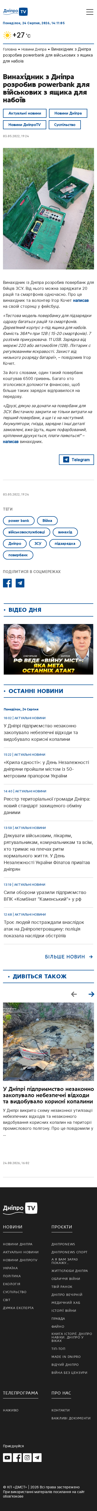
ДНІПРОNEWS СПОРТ (69, 1252)
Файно (57, 1326)
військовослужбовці (26, 532)
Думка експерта (18, 1308)
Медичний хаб (65, 1303)
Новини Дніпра (34, 49)
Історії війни (63, 1311)
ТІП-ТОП (58, 1349)
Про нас (61, 1393)
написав (81, 300)
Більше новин (65, 957)
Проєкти (61, 1227)
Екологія (11, 1284)
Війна (47, 520)
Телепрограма (20, 1393)
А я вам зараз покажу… (64, 1261)
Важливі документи (71, 1418)
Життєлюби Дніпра (69, 1271)
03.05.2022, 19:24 (16, 136)
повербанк (18, 555)
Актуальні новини (24, 113)
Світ (6, 1300)
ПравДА (58, 1319)
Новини (13, 1227)
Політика (12, 1276)
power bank (18, 520)
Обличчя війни (65, 1279)
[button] (91, 994)
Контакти (60, 1410)
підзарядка (65, 543)
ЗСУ (38, 543)
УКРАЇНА (10, 1268)
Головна (10, 49)
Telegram (81, 459)
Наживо (11, 1410)
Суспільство (64, 125)
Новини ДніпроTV (24, 125)
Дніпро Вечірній (67, 1295)
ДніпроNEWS (63, 1244)
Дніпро (14, 543)
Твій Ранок (61, 1287)
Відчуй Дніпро (65, 1365)
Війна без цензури (69, 1373)
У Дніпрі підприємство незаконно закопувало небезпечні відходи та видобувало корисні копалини (48, 1095)
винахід (65, 532)
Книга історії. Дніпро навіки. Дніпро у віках (71, 1337)
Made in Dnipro (66, 1357)
